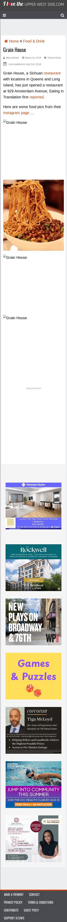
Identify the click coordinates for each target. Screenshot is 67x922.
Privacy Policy (13, 902)
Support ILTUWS (14, 918)
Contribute (11, 910)
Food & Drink (54, 57)
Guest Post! (31, 910)
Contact (34, 894)
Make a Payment (14, 894)
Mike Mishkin (12, 57)
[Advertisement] (33, 427)
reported (37, 97)
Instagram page (16, 113)
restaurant (52, 73)
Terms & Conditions (40, 902)
